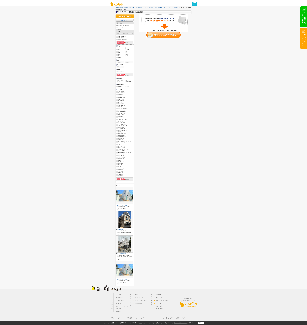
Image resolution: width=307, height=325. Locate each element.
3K (127, 52)
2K (118, 51)
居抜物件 (120, 174)
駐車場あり (121, 158)
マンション (126, 28)
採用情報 (118, 309)
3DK (119, 54)
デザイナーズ (121, 96)
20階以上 (120, 164)
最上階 (120, 166)
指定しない (120, 80)
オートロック (121, 147)
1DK (119, 49)
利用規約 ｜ (131, 318)
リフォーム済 (121, 97)
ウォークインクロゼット (124, 141)
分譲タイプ (121, 103)
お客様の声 (138, 295)
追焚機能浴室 (121, 135)
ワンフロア (121, 168)
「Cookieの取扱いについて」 (180, 323)
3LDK (127, 54)
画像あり (120, 86)
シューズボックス (122, 143)
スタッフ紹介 (120, 300)
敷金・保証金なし (122, 36)
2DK (127, 51)
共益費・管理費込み (122, 39)
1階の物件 (121, 161)
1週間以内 (128, 81)
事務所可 (120, 171)
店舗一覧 (118, 303)
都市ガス (120, 121)
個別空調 (120, 175)
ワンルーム (120, 48)
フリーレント (121, 105)
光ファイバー (121, 146)
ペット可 (158, 303)
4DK (127, 55)
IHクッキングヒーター (124, 125)
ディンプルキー (122, 154)
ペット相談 (121, 91)
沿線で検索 (159, 306)
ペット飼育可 (121, 92)
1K (127, 48)
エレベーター (121, 122)
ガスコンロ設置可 (122, 108)
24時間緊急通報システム (124, 152)
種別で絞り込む (125, 20)
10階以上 (120, 163)
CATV (120, 144)
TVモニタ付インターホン (124, 149)
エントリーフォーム (122, 306)
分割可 (120, 102)
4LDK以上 (120, 57)
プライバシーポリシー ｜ (118, 318)
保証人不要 (121, 99)
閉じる (201, 322)
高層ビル (120, 169)
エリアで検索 (159, 309)
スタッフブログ (139, 298)
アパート (120, 28)
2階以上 (120, 160)
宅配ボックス (121, 150)
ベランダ (120, 116)
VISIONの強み (120, 298)
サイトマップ (140, 318)
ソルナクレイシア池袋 (122, 205)
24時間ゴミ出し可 (123, 157)
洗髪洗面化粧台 (122, 136)
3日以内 (120, 81)
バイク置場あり (122, 124)
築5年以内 (158, 295)
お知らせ (118, 295)
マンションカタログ (140, 300)
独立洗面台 (121, 138)
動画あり (128, 86)
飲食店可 (120, 172)
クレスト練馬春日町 (121, 253)
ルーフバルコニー (122, 119)
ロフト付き (121, 114)
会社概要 (118, 312)
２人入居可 (121, 100)
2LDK (119, 52)
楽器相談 (120, 94)
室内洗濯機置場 (122, 111)
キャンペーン (121, 110)
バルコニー (121, 117)
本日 (127, 80)
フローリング (121, 113)
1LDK (127, 49)
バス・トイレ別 (122, 133)
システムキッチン (122, 130)
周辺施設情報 (138, 303)
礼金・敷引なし (121, 37)
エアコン (120, 139)
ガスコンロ (121, 127)
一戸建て (120, 29)
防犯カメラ (121, 155)
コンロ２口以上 (122, 128)
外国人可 (120, 107)
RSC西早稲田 (120, 229)
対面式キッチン (122, 132)
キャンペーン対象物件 (162, 300)
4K (118, 55)
